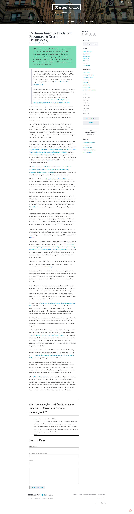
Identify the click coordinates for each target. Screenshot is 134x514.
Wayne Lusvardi (35, 43)
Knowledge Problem (87, 152)
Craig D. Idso (86, 60)
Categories (56, 22)
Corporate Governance (88, 77)
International (85, 82)
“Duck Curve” (33, 207)
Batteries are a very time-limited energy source (49, 335)
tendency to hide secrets (39, 377)
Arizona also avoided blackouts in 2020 (41, 155)
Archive (90, 123)
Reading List (74, 22)
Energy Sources (86, 85)
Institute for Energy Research (89, 150)
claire (35, 419)
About (41, 22)
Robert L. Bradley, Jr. (87, 51)
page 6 (32, 237)
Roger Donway (86, 54)
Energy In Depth (86, 145)
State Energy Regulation (88, 75)
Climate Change (86, 72)
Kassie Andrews (86, 56)
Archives (91, 22)
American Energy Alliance (89, 142)
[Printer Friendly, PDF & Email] (94, 34)
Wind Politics (86, 80)
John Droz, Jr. (86, 58)
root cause (49, 160)
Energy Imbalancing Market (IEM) (56, 179)
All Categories (90, 118)
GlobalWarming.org (87, 147)
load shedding (47, 267)
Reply (35, 434)
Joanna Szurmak (86, 65)
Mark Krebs (85, 63)
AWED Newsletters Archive (89, 90)
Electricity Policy (86, 87)
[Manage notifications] (130, 510)
